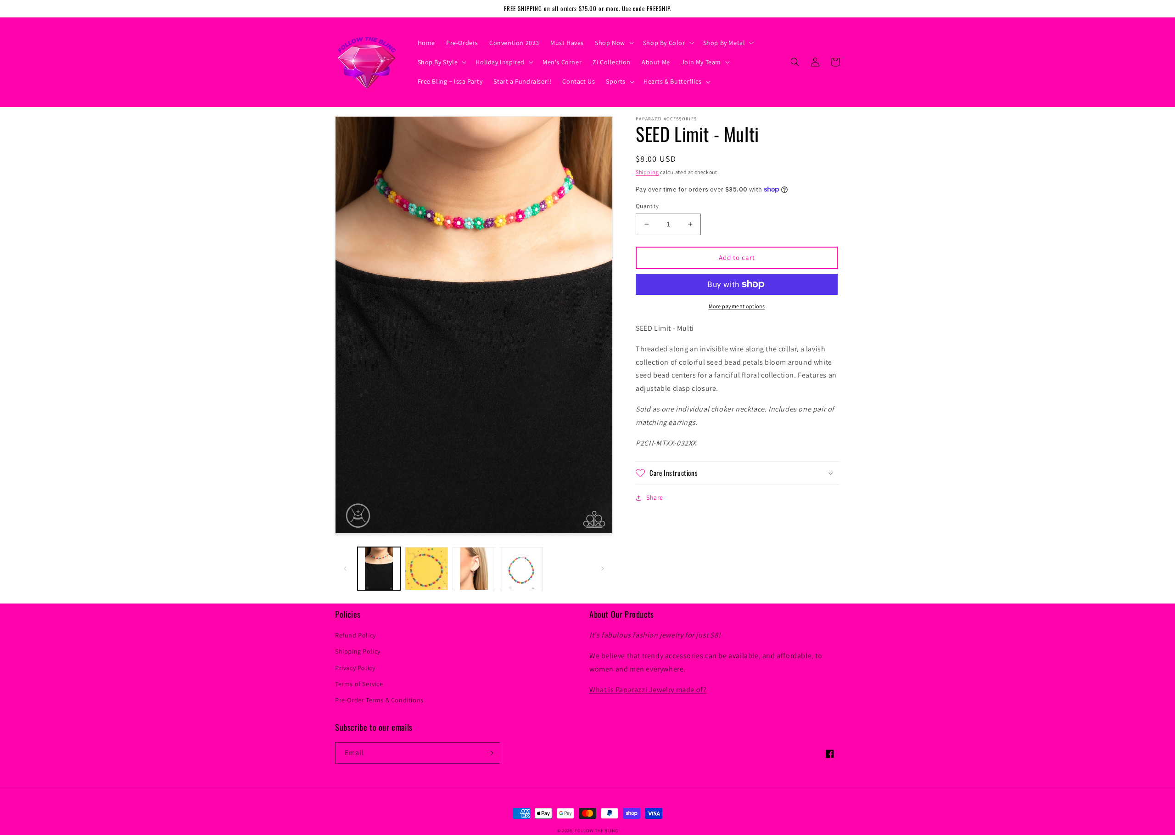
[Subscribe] (490, 753)
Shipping (647, 172)
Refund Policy (355, 635)
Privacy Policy (355, 668)
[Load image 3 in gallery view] (474, 568)
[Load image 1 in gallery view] (379, 568)
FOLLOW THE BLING (596, 831)
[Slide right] (603, 569)
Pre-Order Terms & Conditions (379, 700)
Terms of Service (359, 684)
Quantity (647, 206)
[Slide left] (345, 569)
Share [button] (654, 497)
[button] (613, 42)
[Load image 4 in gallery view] (521, 568)
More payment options (737, 306)
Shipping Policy (357, 651)
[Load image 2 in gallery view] (426, 568)
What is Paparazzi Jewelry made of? (647, 689)
